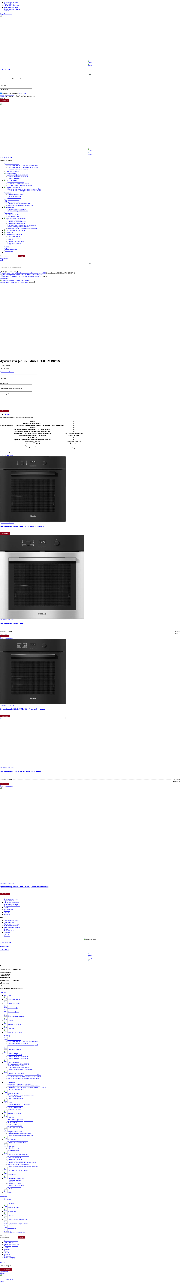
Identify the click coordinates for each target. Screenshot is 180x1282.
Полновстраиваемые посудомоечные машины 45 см (24, 189)
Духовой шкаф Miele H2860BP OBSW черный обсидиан (22, 709)
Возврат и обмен (9, 909)
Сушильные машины (14, 238)
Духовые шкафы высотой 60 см (18, 176)
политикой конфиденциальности (13, 94)
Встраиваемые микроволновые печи (19, 203)
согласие (3, 96)
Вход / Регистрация (10, 1257)
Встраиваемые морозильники (17, 221)
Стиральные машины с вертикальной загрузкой (23, 167)
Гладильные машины (14, 243)
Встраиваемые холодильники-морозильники (22, 225)
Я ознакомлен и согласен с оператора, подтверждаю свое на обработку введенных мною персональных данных (17, 95)
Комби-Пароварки (13, 216)
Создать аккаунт (6, 1269)
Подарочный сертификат (12, 906)
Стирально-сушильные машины (18, 169)
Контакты (71, 896)
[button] (4, 636)
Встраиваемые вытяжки (15, 194)
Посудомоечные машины (16, 241)
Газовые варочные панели (16, 182)
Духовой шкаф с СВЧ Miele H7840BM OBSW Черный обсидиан (20, 276)
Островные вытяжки (14, 198)
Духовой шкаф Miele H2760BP (12, 623)
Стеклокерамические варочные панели (20, 185)
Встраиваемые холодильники (17, 223)
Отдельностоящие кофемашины (18, 211)
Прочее (10, 244)
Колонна (10, 239)
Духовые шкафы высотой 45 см (18, 175)
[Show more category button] (5, 252)
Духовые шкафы (25, 273)
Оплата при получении (32, 896)
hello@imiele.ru (4, 946)
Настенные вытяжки (14, 196)
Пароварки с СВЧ (13, 214)
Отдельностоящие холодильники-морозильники (23, 228)
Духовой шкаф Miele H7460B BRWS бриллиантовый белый (24, 887)
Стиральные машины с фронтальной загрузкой (23, 165)
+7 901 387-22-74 (4, 950)
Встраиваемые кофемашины (17, 209)
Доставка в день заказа (48, 896)
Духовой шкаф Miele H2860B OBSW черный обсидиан (22, 526)
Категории (3, 992)
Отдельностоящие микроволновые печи (20, 205)
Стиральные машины (14, 236)
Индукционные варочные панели (18, 183)
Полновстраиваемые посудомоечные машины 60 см (24, 190)
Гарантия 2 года (20, 896)
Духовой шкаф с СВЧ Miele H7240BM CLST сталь (20, 771)
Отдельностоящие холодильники (18, 226)
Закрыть (2, 1262)
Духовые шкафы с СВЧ (15, 178)
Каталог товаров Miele (12, 273)
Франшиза (64, 896)
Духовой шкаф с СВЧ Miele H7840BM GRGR (14, 282)
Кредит (58, 896)
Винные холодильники (15, 220)
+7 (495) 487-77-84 (5, 69)
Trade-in (6, 912)
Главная (2, 273)
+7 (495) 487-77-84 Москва (7, 942)
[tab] (92, 414)
